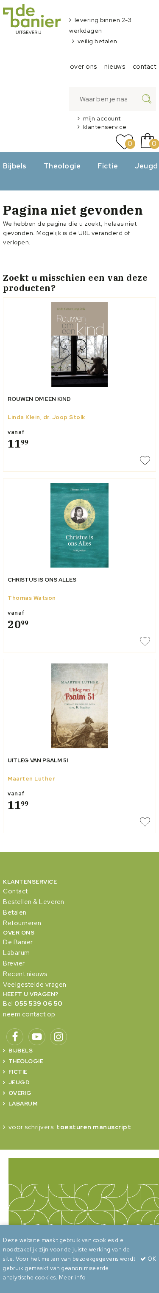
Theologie (62, 166)
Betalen (15, 912)
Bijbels (15, 166)
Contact (15, 891)
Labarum (16, 953)
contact (144, 66)
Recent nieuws (25, 974)
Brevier (14, 963)
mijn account (102, 118)
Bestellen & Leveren (33, 902)
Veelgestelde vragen (35, 984)
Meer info (72, 1277)
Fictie (108, 166)
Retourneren (22, 923)
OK (151, 1258)
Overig (20, 1093)
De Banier (18, 942)
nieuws (114, 66)
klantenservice (105, 127)
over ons (83, 66)
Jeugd (19, 1082)
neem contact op (29, 1014)
